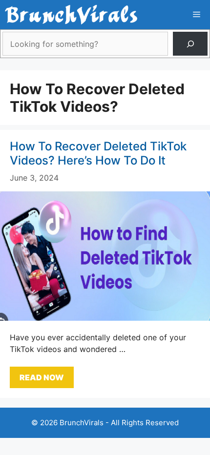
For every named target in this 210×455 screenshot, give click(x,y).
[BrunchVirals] (71, 14)
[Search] (190, 44)
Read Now (42, 377)
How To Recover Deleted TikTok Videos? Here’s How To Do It (98, 153)
